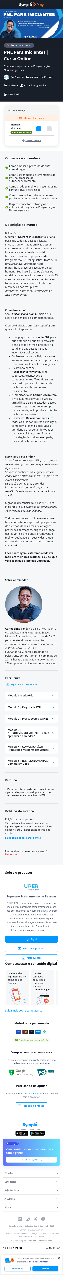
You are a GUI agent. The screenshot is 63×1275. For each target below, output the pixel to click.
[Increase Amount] (49, 128)
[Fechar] (58, 1258)
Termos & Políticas (38, 1261)
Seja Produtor (12, 1190)
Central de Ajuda (31, 1093)
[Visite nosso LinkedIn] (20, 1219)
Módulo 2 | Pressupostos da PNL (28, 718)
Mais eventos (34, 957)
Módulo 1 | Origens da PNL (24, 707)
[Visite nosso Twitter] (35, 1219)
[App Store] (22, 1133)
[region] (31, 1264)
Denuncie (11, 854)
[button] (9, 1261)
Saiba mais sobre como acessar (24, 1010)
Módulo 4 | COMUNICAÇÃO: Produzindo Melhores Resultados (28, 748)
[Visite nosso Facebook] (43, 1219)
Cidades (9, 1173)
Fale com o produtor (34, 948)
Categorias (10, 1181)
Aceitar (45, 1268)
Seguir (34, 939)
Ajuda (8, 1207)
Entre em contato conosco (39, 1240)
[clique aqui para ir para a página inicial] (31, 4)
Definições (17, 1268)
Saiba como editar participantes (23, 837)
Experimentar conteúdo (23, 684)
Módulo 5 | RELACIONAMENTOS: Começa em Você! (28, 762)
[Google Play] (37, 1133)
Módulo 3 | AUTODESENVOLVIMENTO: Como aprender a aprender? (28, 733)
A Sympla (10, 1198)
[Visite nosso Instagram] (28, 1219)
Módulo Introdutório (20, 695)
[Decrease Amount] (38, 128)
